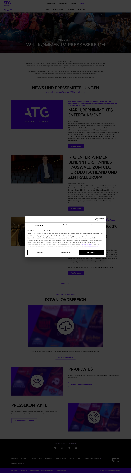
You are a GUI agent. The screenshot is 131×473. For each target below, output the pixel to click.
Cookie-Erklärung (86, 244)
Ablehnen (40, 252)
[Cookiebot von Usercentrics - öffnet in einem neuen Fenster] (96, 219)
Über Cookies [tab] (92, 225)
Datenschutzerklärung (91, 246)
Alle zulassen (91, 252)
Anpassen (64, 252)
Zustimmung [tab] (39, 225)
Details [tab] (65, 225)
